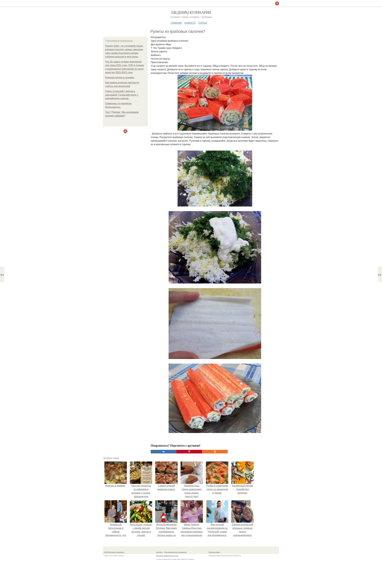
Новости (189, 22)
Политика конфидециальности (167, 556)
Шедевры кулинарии (191, 12)
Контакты (159, 552)
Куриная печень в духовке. (120, 77)
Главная (176, 22)
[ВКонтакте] (163, 451)
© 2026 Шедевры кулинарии (114, 552)
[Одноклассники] (215, 451)
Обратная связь (214, 552)
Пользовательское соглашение (175, 552)
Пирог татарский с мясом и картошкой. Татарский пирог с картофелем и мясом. (121, 95)
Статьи (202, 22)
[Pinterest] (189, 451)
